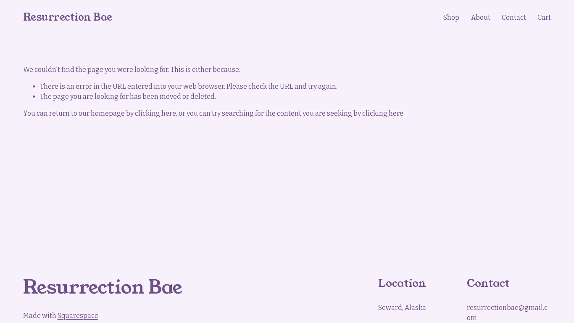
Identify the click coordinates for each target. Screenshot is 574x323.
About (480, 17)
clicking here (155, 113)
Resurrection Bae (67, 17)
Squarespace (78, 316)
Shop (451, 17)
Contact (514, 17)
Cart (544, 17)
